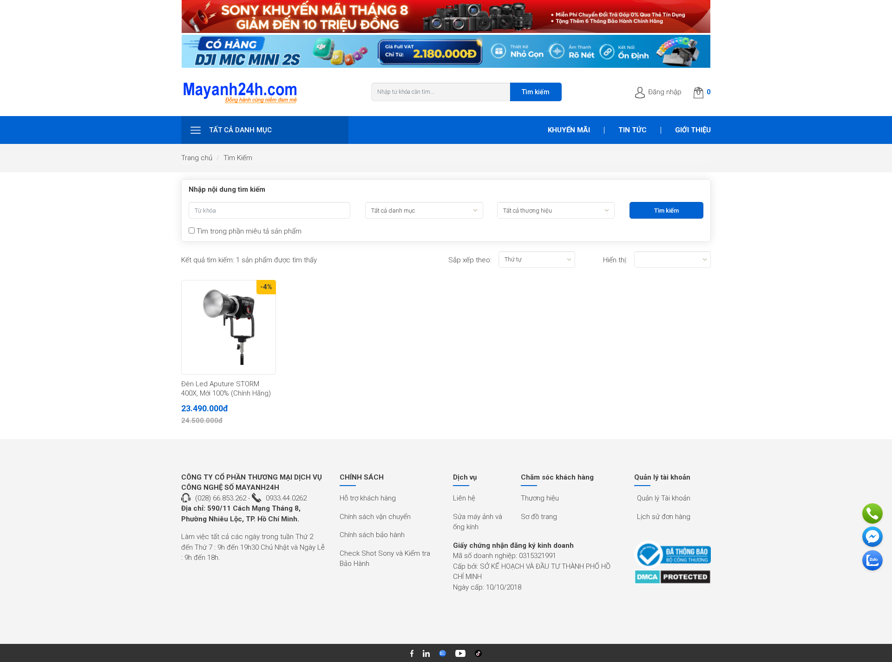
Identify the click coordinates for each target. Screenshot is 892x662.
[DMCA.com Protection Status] (672, 576)
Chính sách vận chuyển (375, 517)
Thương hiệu (540, 498)
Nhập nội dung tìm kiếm (227, 189)
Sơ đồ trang (539, 517)
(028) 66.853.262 (220, 498)
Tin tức (632, 130)
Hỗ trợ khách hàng (368, 498)
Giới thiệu (693, 130)
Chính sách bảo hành (372, 535)
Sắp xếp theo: (470, 260)
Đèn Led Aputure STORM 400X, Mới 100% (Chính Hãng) (226, 388)
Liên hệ (464, 498)
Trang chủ (196, 158)
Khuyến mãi (569, 130)
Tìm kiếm (536, 92)
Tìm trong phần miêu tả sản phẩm (248, 231)
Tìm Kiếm (237, 158)
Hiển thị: (615, 260)
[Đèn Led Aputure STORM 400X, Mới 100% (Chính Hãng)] (228, 327)
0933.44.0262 (286, 498)
